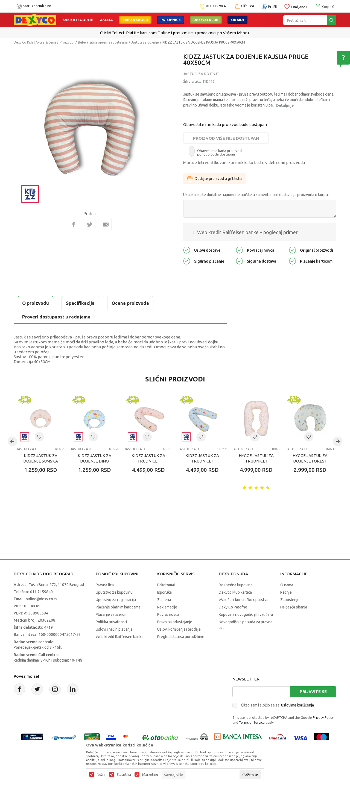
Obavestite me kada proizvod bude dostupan (225, 124)
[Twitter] (37, 689)
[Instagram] (54, 689)
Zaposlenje (289, 600)
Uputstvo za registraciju (116, 600)
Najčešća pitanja (293, 607)
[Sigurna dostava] (239, 260)
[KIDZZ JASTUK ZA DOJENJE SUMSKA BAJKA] (40, 418)
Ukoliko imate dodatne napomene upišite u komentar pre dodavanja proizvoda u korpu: (256, 195)
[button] (39, 436)
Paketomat (166, 585)
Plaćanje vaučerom (111, 614)
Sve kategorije (78, 20)
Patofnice (171, 20)
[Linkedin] (72, 689)
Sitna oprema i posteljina (108, 42)
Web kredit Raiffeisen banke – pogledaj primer (247, 232)
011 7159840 (41, 592)
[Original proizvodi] (292, 250)
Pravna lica (105, 585)
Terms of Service (252, 722)
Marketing (150, 774)
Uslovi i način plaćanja (114, 629)
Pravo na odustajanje (174, 622)
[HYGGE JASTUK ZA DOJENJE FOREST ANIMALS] (310, 418)
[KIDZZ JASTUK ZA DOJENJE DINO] (94, 418)
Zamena (164, 600)
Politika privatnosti (111, 622)
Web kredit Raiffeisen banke (120, 636)
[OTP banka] (160, 738)
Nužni (101, 774)
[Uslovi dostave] (186, 250)
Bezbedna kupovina (235, 585)
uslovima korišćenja (297, 705)
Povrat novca (168, 614)
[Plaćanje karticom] (292, 260)
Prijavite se (313, 691)
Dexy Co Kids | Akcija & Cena (35, 42)
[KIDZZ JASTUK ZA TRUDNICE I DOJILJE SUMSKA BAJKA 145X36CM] (148, 418)
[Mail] (105, 224)
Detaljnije (285, 105)
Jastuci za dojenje (145, 42)
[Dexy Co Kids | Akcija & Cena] (35, 20)
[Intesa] (238, 738)
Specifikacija (80, 303)
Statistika (124, 774)
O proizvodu (35, 303)
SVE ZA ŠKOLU (135, 20)
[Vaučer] (92, 738)
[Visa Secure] (111, 738)
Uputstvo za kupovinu (114, 592)
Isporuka (164, 592)
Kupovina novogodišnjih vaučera (246, 614)
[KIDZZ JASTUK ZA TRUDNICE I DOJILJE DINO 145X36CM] (202, 418)
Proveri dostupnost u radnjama (56, 316)
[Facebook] (73, 224)
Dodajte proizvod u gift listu (218, 178)
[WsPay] (197, 738)
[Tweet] (89, 224)
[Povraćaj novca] (239, 250)
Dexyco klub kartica (235, 592)
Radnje (286, 592)
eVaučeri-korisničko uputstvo (244, 600)
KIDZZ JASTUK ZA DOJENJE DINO (94, 458)
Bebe (82, 42)
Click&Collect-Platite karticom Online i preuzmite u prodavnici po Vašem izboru (174, 32)
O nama (286, 585)
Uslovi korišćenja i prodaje (179, 629)
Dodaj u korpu (45, 502)
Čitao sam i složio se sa (277, 705)
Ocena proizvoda (130, 303)
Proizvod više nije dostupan (226, 138)
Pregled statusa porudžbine (180, 636)
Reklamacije (167, 607)
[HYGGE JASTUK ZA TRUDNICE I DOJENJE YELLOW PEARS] (256, 418)
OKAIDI (237, 20)
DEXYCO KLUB (205, 20)
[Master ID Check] (128, 738)
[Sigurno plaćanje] (186, 260)
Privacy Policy (323, 717)
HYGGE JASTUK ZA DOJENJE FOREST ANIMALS (310, 461)
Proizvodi (67, 42)
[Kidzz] (30, 193)
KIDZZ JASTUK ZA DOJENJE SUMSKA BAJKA (40, 461)
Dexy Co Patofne (233, 607)
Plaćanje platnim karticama (118, 607)
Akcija (106, 20)
